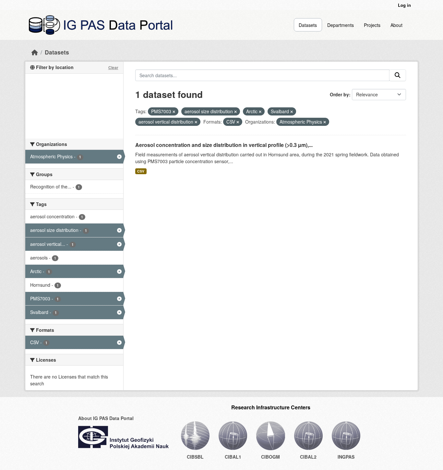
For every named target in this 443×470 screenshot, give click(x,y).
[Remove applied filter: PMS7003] (174, 111)
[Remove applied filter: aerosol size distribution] (235, 111)
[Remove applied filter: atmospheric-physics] (324, 122)
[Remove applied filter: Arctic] (260, 111)
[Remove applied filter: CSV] (237, 122)
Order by (339, 94)
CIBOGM (270, 456)
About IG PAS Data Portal (106, 418)
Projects (372, 25)
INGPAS (346, 456)
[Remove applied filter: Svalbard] (291, 111)
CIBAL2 (308, 456)
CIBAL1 (233, 456)
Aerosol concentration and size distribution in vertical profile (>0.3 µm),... (224, 145)
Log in (404, 5)
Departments (340, 25)
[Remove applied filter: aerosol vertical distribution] (196, 122)
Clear (113, 67)
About (396, 25)
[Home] (34, 52)
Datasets (308, 25)
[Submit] (397, 75)
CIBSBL (195, 456)
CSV (140, 171)
